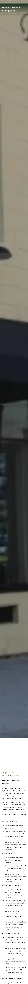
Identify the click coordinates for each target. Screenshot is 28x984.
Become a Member (12, 773)
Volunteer (17, 775)
